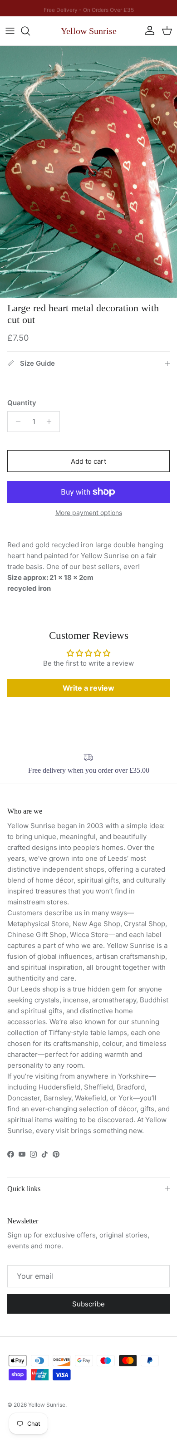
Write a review (88, 687)
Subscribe (88, 1304)
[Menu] (10, 31)
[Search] (30, 31)
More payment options (88, 512)
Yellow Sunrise (46, 1404)
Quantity (21, 402)
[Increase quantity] (51, 422)
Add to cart (88, 461)
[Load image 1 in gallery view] (88, 172)
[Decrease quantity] (16, 422)
